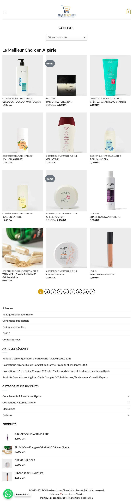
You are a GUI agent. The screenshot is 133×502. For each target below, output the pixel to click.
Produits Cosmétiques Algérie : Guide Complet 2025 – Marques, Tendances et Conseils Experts (55, 377)
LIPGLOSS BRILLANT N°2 (102, 274)
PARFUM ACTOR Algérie (59, 101)
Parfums (7, 414)
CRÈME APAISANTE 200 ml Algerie (108, 101)
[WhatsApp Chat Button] (8, 494)
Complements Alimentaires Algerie (21, 396)
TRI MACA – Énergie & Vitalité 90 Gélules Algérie (19, 276)
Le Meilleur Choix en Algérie (29, 50)
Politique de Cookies (13, 326)
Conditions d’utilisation (15, 320)
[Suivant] (92, 292)
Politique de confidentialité (17, 314)
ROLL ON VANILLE (12, 216)
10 (79, 291)
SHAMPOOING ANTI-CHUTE (105, 216)
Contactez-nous (11, 339)
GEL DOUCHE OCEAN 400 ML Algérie (21, 101)
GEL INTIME (52, 159)
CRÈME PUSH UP (55, 216)
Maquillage (8, 408)
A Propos (7, 308)
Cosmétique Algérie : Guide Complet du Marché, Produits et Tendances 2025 (45, 364)
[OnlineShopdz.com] (66, 12)
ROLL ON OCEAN (99, 159)
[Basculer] (129, 396)
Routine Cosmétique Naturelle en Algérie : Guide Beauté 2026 (36, 358)
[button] (4, 12)
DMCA (6, 333)
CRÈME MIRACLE (55, 274)
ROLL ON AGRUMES (12, 159)
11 (85, 291)
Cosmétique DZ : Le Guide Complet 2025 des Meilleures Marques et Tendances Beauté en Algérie (56, 370)
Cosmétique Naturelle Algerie (19, 402)
